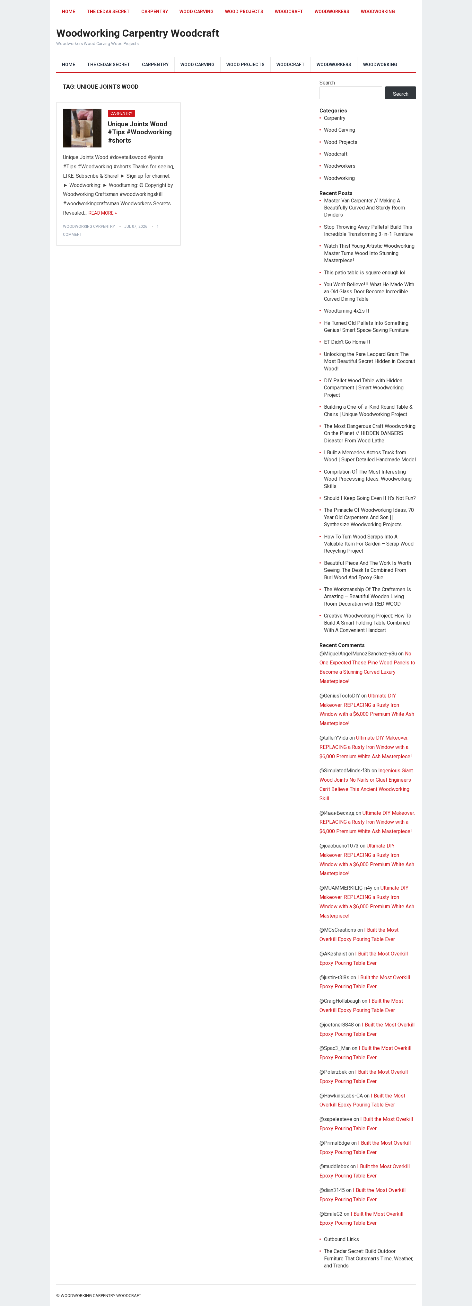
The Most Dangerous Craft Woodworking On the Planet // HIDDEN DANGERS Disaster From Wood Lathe (369, 433)
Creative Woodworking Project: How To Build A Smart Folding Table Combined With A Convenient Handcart (367, 623)
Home (68, 11)
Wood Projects (244, 11)
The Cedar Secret (108, 11)
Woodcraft (289, 11)
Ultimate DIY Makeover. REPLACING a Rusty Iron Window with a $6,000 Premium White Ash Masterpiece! (365, 747)
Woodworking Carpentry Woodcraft (137, 33)
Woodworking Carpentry (89, 226)
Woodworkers (332, 11)
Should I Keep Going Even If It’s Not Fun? (370, 498)
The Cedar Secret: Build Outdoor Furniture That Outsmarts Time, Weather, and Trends (368, 1258)
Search (327, 83)
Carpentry (154, 11)
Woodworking (378, 11)
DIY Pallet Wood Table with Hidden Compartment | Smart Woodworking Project (364, 388)
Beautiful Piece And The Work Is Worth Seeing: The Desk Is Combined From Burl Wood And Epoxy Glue (367, 570)
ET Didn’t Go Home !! (347, 342)
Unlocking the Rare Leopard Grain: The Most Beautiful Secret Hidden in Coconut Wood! (369, 361)
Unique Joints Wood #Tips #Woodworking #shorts (140, 132)
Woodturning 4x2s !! (346, 311)
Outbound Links (341, 1239)
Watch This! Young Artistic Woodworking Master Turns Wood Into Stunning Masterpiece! (369, 253)
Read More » (103, 213)
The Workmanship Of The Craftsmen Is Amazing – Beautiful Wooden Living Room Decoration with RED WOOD (367, 596)
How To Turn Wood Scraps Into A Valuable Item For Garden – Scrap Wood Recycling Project (369, 544)
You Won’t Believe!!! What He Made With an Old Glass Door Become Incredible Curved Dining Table (369, 291)
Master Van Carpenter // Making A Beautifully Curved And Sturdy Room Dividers (364, 208)
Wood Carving (196, 11)
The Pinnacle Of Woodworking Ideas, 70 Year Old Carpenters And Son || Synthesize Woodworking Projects (369, 517)
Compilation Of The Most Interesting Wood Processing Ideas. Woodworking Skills (368, 479)
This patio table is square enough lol (364, 273)
